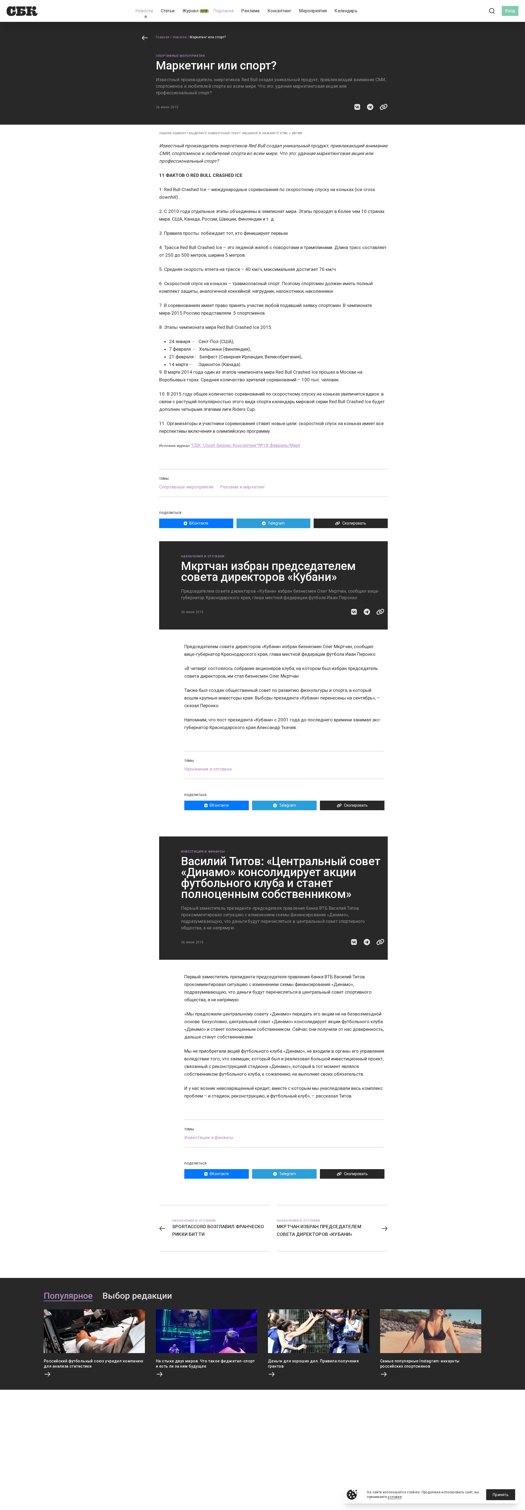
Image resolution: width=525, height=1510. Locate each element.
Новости (180, 37)
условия (395, 1497)
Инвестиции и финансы (203, 851)
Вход (510, 10)
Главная (163, 37)
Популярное (68, 1296)
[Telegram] (476, 11)
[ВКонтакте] (467, 10)
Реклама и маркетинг (242, 487)
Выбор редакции (137, 1296)
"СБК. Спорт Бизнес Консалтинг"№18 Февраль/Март (246, 445)
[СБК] (22, 11)
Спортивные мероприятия (180, 56)
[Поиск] (492, 11)
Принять (501, 1495)
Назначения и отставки (202, 556)
